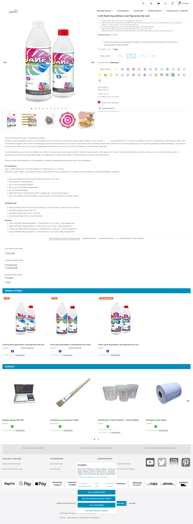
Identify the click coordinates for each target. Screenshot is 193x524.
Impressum (103, 477)
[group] (25, 318)
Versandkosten (115, 111)
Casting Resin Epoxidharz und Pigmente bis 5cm (23, 345)
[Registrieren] (151, 3)
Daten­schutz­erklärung (88, 477)
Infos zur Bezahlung (12, 469)
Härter (9, 282)
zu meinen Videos (12, 267)
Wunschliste (108, 108)
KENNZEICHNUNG (106, 238)
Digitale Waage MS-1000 (13, 420)
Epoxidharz (123, 11)
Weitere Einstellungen (96, 511)
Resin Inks (138, 11)
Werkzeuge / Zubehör (177, 11)
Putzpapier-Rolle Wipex (156, 420)
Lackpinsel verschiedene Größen (64, 420)
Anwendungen (104, 11)
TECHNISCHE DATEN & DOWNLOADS (64, 238)
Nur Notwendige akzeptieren (96, 499)
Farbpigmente (155, 11)
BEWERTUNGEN (89, 238)
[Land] (158, 3)
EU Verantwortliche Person (130, 238)
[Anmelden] (143, 3)
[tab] (64, 238)
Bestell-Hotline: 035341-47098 (98, 448)
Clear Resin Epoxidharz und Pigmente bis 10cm (70, 345)
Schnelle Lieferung (34, 448)
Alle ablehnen (96, 505)
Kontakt (132, 503)
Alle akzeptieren (96, 492)
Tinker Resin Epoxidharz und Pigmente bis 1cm (118, 345)
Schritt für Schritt (11, 265)
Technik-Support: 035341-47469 (161, 448)
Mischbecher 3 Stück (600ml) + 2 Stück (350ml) (118, 420)
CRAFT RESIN (11, 253)
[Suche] (165, 3)
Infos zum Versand (11, 464)
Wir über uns (56, 464)
